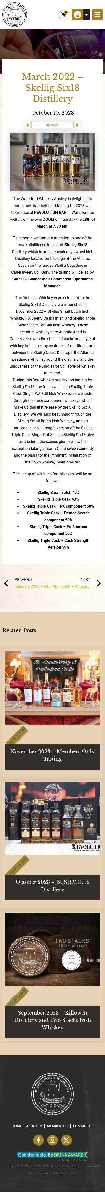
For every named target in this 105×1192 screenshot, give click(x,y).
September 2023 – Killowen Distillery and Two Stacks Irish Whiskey (52, 1020)
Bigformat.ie (67, 1173)
